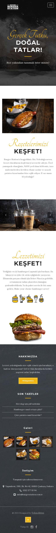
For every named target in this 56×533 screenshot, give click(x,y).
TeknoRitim (38, 512)
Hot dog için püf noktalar (28, 404)
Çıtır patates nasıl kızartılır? (28, 415)
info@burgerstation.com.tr (30, 494)
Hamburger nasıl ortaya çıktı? (28, 409)
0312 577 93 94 (29, 490)
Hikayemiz (28, 381)
